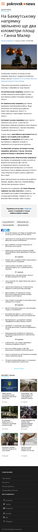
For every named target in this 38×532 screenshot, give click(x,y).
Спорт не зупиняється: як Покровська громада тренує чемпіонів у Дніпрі (21, 355)
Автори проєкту (8, 486)
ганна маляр (8, 225)
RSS (6, 517)
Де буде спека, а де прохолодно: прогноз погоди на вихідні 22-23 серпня (19, 276)
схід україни (8, 222)
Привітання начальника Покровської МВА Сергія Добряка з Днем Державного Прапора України (20, 252)
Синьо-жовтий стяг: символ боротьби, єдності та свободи (20, 281)
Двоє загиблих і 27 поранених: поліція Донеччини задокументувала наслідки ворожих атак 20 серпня (18, 294)
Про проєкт (6, 478)
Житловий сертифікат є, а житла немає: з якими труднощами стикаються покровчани (20, 314)
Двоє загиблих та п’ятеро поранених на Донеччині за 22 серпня (18, 245)
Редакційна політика (10, 490)
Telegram (27, 208)
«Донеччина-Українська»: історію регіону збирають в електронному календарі (19, 287)
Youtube (8, 513)
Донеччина (6, 10)
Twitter (8, 504)
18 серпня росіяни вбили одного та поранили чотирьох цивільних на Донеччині (20, 361)
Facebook (8, 500)
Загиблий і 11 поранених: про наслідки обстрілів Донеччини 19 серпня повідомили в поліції (20, 327)
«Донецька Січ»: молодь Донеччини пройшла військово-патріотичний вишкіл (20, 239)
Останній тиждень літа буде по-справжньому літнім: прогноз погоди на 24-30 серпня (20, 233)
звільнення (23, 225)
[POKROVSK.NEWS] (21, 4)
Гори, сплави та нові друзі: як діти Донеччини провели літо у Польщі (20, 301)
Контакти (5, 482)
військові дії (22, 222)
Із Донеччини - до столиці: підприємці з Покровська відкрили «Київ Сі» (18, 343)
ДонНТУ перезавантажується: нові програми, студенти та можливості (20, 308)
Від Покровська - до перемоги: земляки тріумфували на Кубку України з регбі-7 (18, 320)
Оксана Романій (6, 41)
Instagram (9, 508)
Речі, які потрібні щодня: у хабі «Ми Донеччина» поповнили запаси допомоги (19, 349)
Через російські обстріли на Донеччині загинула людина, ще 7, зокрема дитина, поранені (19, 267)
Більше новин (19, 368)
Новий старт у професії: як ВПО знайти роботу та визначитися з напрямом (20, 260)
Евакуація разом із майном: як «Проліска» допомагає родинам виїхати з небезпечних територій (20, 334)
